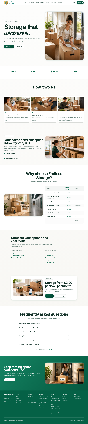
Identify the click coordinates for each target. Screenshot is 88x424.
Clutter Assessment (50, 257)
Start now (49, 296)
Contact (64, 398)
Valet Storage (31, 2)
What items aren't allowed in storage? (29, 344)
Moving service (19, 400)
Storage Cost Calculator (51, 253)
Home (25, 2)
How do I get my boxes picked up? (28, 327)
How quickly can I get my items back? (29, 336)
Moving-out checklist (55, 400)
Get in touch (50, 349)
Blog (52, 396)
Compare (42, 2)
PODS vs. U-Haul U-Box (16, 257)
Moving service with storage (52, 260)
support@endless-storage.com (77, 420)
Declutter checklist (55, 398)
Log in (73, 2)
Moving (47, 2)
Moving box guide (55, 406)
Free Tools (53, 2)
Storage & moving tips (50, 262)
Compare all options (16, 253)
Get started (80, 2)
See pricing (19, 46)
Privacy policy (77, 396)
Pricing (37, 2)
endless (9, 395)
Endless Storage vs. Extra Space (19, 260)
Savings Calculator (49, 255)
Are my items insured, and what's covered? (30, 332)
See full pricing (60, 296)
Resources (60, 2)
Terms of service (77, 398)
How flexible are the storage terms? (28, 340)
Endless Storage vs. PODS (17, 255)
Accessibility (65, 400)
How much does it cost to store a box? (29, 323)
